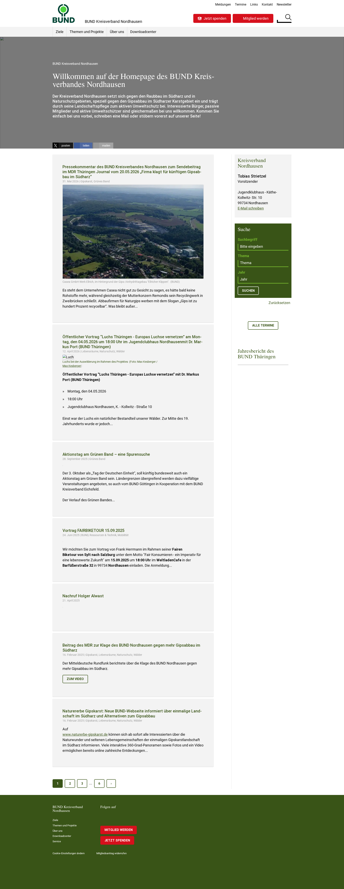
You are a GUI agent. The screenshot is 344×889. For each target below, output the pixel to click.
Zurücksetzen (279, 303)
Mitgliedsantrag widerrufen (111, 853)
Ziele (60, 32)
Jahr (241, 272)
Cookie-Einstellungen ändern (69, 853)
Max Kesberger (72, 365)
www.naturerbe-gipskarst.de (85, 734)
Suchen (288, 18)
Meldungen (223, 4)
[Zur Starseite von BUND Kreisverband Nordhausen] (64, 13)
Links (254, 4)
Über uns (117, 32)
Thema (243, 256)
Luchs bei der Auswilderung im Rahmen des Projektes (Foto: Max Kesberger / (110, 361)
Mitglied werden (256, 18)
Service (57, 841)
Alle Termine (263, 325)
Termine (240, 4)
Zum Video (75, 679)
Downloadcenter (143, 32)
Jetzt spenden (215, 18)
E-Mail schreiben (251, 208)
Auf (66, 729)
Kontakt (267, 4)
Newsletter (284, 4)
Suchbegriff (247, 239)
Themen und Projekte (87, 32)
